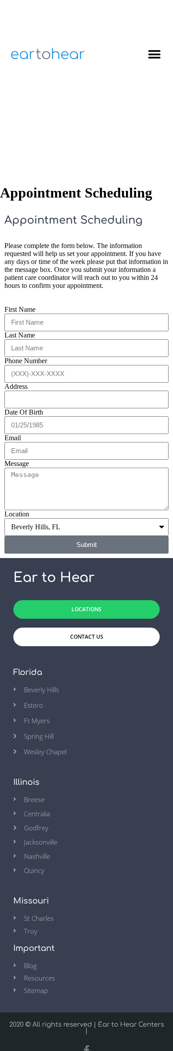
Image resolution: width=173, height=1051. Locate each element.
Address (16, 386)
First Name (19, 309)
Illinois (26, 782)
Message (16, 463)
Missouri (31, 900)
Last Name (19, 335)
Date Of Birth (23, 412)
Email (12, 438)
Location (16, 514)
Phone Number (25, 361)
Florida (27, 672)
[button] (154, 55)
